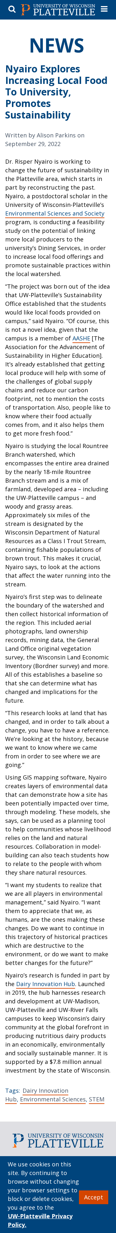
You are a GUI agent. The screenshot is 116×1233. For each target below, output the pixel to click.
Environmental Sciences (53, 1099)
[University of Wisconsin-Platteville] (58, 10)
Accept (93, 1197)
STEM (96, 1099)
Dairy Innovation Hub (45, 984)
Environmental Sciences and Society (54, 213)
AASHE (81, 338)
